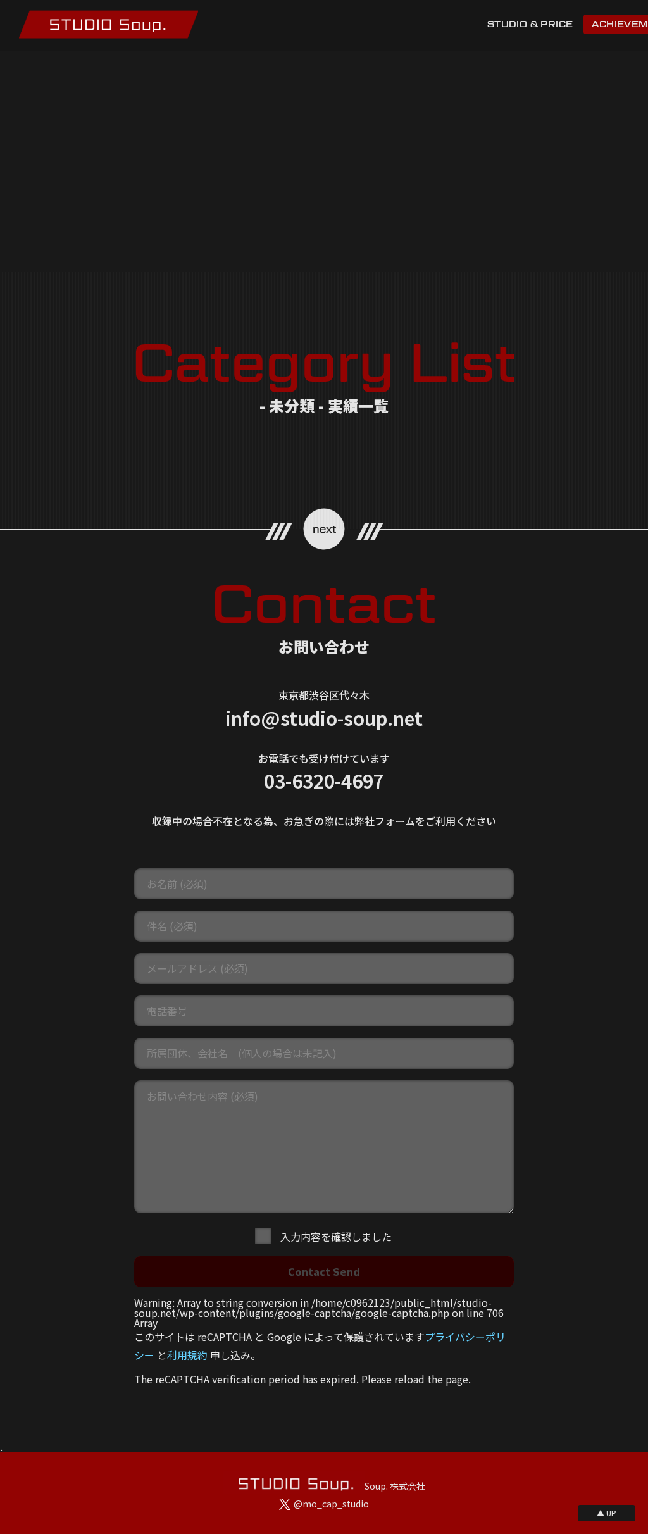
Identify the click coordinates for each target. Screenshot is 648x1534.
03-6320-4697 (324, 780)
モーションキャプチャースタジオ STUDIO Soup (108, 24)
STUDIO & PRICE (530, 24)
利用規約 (187, 1355)
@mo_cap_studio (331, 1503)
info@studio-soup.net (324, 718)
